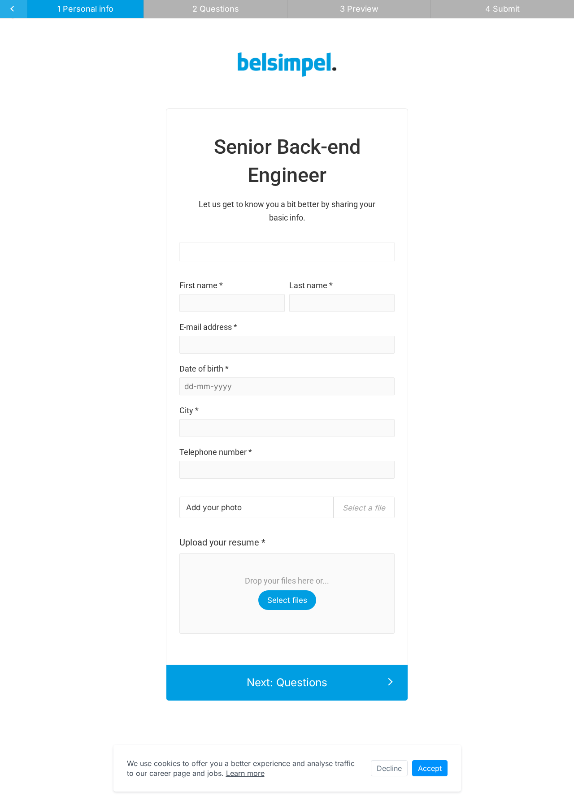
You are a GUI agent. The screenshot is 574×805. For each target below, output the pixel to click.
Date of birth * (204, 368)
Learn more (245, 773)
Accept (430, 768)
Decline (389, 768)
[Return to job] (13, 9)
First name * (201, 285)
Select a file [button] (364, 507)
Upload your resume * (222, 542)
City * (189, 410)
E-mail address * (208, 327)
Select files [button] (287, 600)
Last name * (311, 285)
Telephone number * (215, 452)
